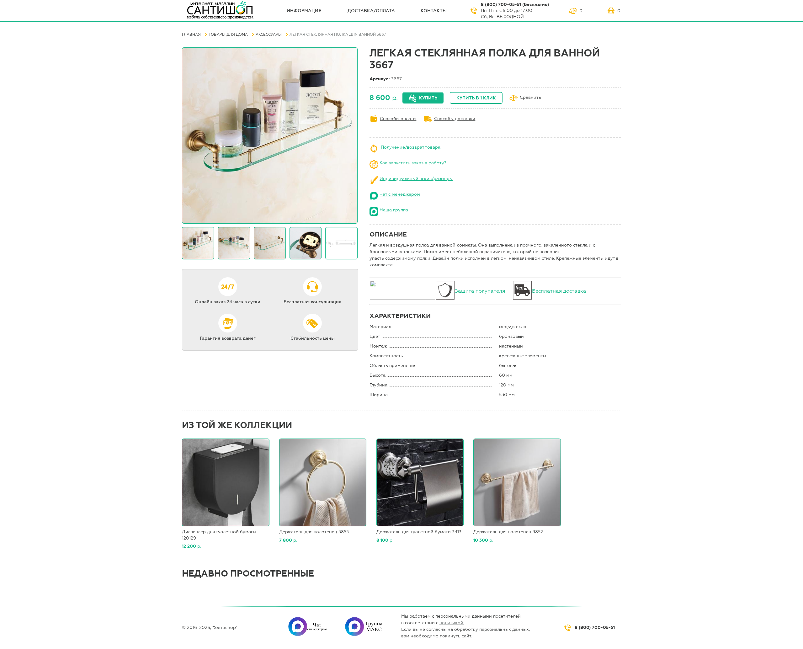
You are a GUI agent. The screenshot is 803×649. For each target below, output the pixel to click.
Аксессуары (269, 34)
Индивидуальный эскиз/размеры (416, 178)
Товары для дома (228, 34)
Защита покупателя (480, 291)
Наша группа (394, 210)
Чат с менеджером (400, 194)
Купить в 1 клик (476, 98)
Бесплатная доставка (559, 291)
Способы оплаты (398, 118)
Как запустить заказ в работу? (413, 163)
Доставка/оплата (371, 10)
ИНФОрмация (304, 10)
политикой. (451, 622)
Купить (428, 98)
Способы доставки (454, 118)
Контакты (434, 10)
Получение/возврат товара (410, 147)
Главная (191, 34)
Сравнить (530, 97)
